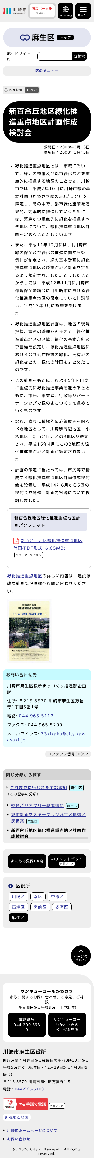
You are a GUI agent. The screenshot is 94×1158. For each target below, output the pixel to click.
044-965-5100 (29, 1089)
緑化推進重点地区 (24, 576)
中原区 (57, 897)
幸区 (38, 897)
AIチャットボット (67, 861)
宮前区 (40, 907)
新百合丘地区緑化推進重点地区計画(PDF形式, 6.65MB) (47, 547)
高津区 (18, 907)
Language (65, 15)
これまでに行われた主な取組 (46, 788)
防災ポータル (42, 10)
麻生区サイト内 (19, 56)
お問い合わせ (19, 1139)
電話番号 (27, 1025)
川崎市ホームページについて (32, 1130)
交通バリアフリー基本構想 (44, 806)
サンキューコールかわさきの (67, 1025)
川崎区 (18, 897)
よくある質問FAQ (27, 861)
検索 (81, 56)
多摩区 (62, 907)
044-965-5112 (36, 716)
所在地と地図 (17, 1117)
